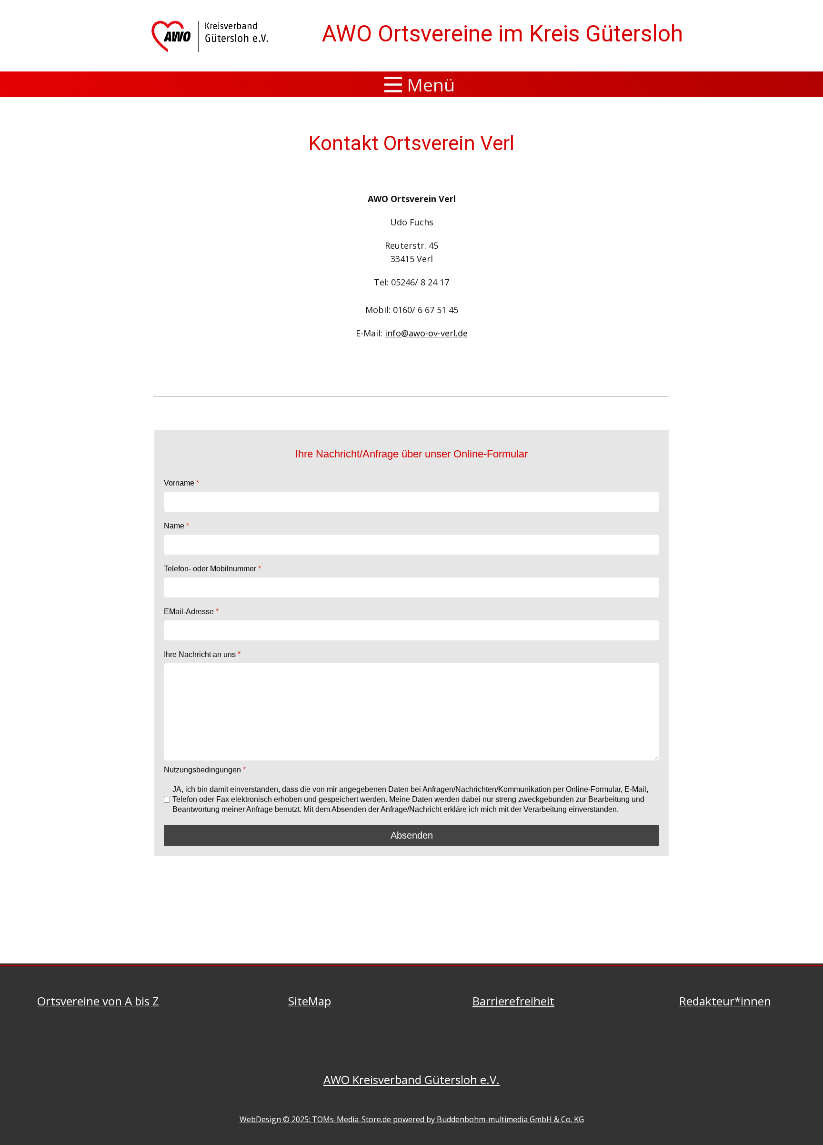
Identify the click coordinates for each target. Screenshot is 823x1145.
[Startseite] (211, 36)
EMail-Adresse (191, 612)
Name (176, 526)
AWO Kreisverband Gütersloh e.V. (411, 1079)
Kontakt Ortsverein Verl (411, 143)
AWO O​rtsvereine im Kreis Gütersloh (502, 33)
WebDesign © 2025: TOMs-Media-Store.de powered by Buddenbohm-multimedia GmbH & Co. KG (412, 1119)
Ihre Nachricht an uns (202, 654)
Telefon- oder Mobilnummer (212, 569)
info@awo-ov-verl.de (426, 333)
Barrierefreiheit (513, 1001)
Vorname (181, 483)
